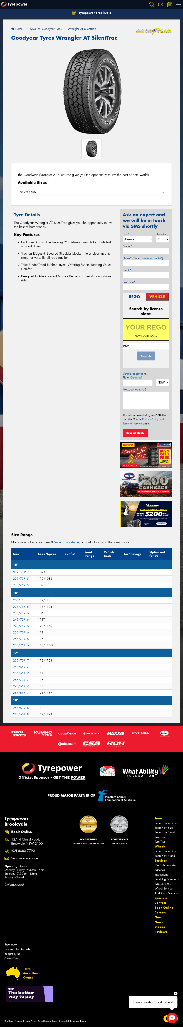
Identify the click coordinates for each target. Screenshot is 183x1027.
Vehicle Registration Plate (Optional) (135, 375)
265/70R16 (21, 639)
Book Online (164, 908)
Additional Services (166, 893)
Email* (127, 270)
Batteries (160, 870)
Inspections (161, 874)
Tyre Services (162, 884)
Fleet (158, 917)
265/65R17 (21, 673)
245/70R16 (21, 619)
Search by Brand (165, 832)
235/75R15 (21, 585)
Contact (160, 903)
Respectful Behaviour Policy (72, 1021)
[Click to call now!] (151, 4)
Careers (160, 912)
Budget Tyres (12, 954)
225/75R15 (21, 579)
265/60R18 (21, 708)
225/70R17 (21, 660)
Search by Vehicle (166, 823)
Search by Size (164, 828)
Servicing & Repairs (167, 879)
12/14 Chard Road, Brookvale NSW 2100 (27, 841)
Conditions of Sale (47, 1021)
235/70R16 (21, 613)
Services (161, 861)
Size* (126, 234)
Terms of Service (132, 423)
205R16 (18, 600)
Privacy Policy (150, 419)
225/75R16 (21, 607)
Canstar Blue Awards (17, 949)
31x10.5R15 (21, 572)
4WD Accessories (165, 865)
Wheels (160, 846)
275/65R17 (21, 686)
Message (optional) (134, 389)
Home (18, 29)
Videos (160, 927)
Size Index (10, 944)
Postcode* (129, 282)
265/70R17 (21, 680)
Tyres (158, 818)
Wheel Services (164, 888)
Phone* (143, 258)
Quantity (160, 234)
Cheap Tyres (11, 958)
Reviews (161, 932)
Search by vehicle (66, 542)
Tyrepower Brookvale (94, 13)
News (159, 922)
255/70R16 (21, 632)
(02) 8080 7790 (23, 851)
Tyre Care (160, 837)
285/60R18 (21, 714)
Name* (127, 246)
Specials (161, 898)
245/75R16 (21, 626)
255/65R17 (21, 667)
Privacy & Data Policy (25, 1021)
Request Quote (135, 432)
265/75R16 (21, 645)
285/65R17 (21, 693)
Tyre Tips (160, 842)
